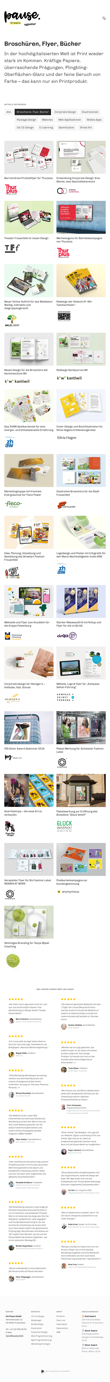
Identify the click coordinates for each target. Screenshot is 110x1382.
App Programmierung (41, 1340)
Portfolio (60, 1316)
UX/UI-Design (37, 1316)
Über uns (60, 1320)
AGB (58, 1332)
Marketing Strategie (40, 1344)
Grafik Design (37, 1324)
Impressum (61, 1324)
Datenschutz (62, 1328)
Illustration (36, 1328)
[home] (22, 18)
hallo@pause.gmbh (14, 1336)
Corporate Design (39, 1332)
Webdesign (36, 1320)
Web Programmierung (41, 1336)
